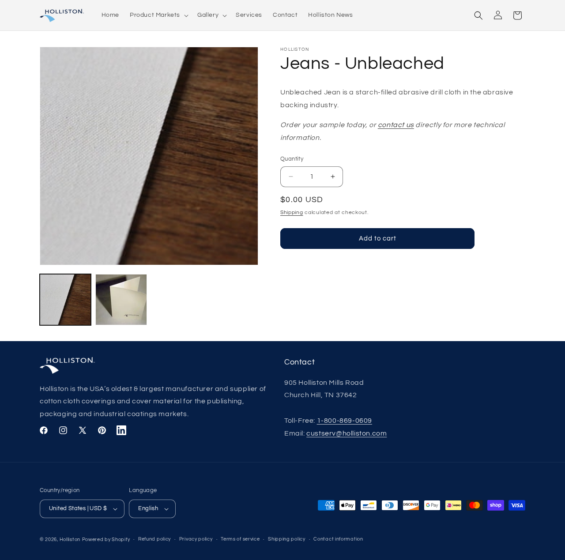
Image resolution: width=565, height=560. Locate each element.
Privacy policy (196, 539)
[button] (158, 15)
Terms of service (240, 539)
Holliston (70, 539)
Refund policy (154, 539)
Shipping (291, 212)
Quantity (291, 159)
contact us (396, 124)
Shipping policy (286, 539)
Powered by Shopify (106, 539)
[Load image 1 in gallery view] (65, 299)
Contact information (338, 539)
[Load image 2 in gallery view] (121, 299)
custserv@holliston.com (346, 433)
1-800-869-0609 (344, 420)
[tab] (82, 509)
